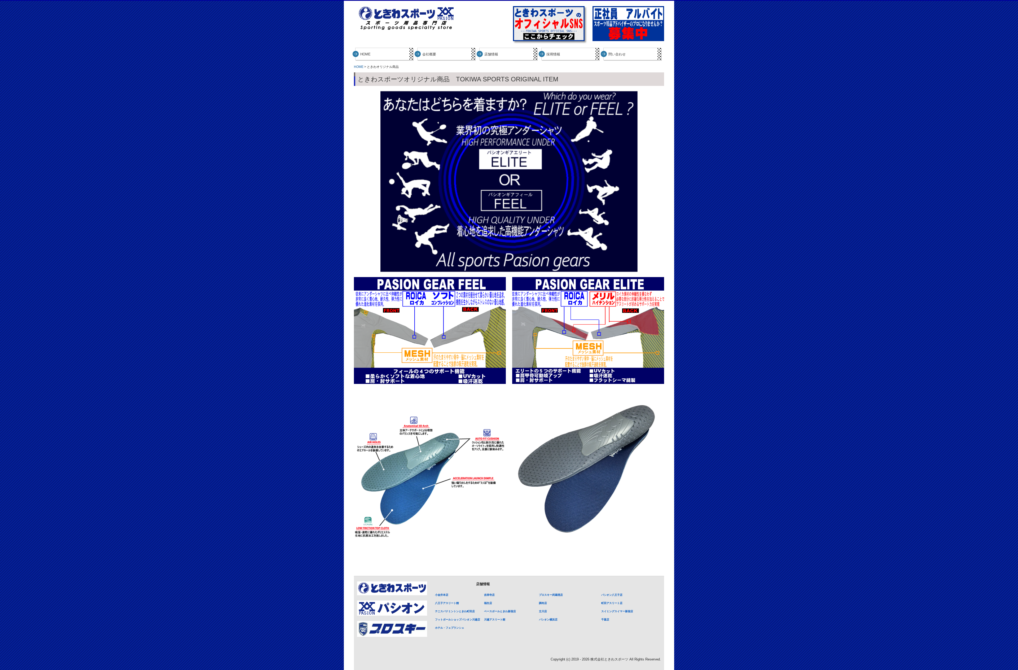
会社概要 (429, 54)
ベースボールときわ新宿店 (500, 611)
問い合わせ (617, 54)
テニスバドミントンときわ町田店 (455, 611)
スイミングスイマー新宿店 (617, 611)
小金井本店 (441, 594)
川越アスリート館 (494, 619)
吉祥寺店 (489, 594)
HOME (365, 54)
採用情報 (553, 54)
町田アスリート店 (611, 603)
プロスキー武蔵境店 (551, 594)
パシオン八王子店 (611, 594)
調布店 (543, 603)
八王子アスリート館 (447, 603)
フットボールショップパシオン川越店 (457, 619)
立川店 (543, 611)
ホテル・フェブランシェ (449, 627)
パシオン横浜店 (548, 619)
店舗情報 (491, 54)
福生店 (488, 603)
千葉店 (605, 619)
